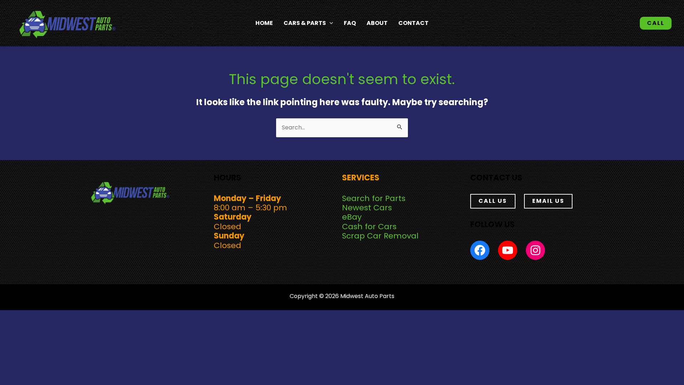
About (377, 23)
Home (264, 23)
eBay (352, 216)
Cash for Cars (369, 226)
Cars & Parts (305, 23)
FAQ (350, 23)
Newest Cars (367, 207)
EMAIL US (548, 201)
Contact (413, 23)
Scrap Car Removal (380, 235)
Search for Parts (373, 198)
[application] (329, 23)
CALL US (492, 201)
